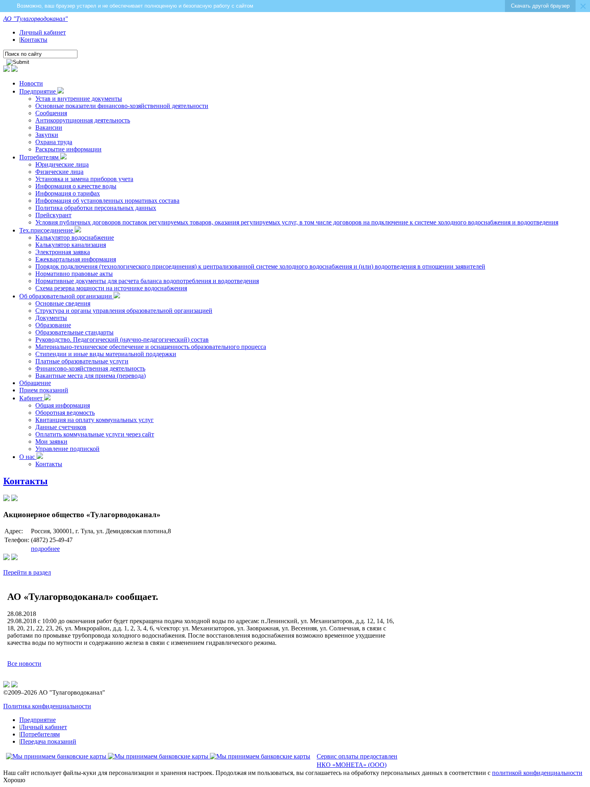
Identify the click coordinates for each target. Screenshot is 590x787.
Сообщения (51, 113)
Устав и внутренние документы (78, 98)
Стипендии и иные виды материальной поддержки (105, 354)
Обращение (35, 382)
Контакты (33, 39)
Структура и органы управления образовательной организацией (123, 310)
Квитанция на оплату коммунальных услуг (94, 419)
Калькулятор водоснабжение (74, 237)
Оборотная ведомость (65, 412)
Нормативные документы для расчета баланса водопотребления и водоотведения (147, 280)
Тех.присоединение (47, 230)
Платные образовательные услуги (81, 361)
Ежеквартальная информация (75, 259)
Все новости (24, 663)
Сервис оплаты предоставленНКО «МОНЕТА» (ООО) (357, 760)
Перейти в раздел (27, 572)
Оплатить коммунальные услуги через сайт (94, 434)
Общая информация (62, 405)
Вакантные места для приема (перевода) (90, 375)
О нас (28, 456)
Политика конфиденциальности (47, 706)
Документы (51, 317)
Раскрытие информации (68, 149)
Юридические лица (62, 164)
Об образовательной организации (66, 296)
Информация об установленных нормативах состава (107, 200)
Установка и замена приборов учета (84, 178)
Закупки (46, 134)
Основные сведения (62, 303)
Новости (31, 83)
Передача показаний (48, 741)
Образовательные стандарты (74, 332)
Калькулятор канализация (70, 244)
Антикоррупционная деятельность (82, 120)
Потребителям (39, 157)
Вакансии (48, 127)
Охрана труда (53, 142)
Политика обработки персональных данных (95, 207)
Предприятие (38, 91)
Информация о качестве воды (75, 186)
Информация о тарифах (67, 193)
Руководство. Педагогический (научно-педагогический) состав (122, 339)
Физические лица (59, 171)
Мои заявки (51, 441)
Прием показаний (43, 390)
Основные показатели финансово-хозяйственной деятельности (121, 105)
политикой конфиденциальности (537, 772)
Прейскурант (53, 215)
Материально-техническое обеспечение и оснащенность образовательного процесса (150, 346)
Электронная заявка (62, 252)
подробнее (45, 548)
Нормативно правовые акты (74, 273)
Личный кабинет (42, 32)
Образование (53, 325)
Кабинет (31, 398)
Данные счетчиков (60, 427)
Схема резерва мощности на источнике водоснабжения (111, 288)
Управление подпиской (67, 448)
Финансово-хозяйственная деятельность (90, 368)
